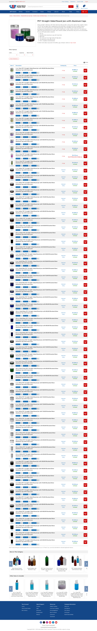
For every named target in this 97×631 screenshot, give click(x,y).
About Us (66, 606)
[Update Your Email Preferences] (56, 622)
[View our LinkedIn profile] (53, 622)
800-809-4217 (21, 1)
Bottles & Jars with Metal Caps (40, 15)
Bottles (21, 11)
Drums (42, 11)
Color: (10, 52)
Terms (47, 625)
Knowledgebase (54, 610)
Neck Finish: (30, 52)
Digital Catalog (53, 606)
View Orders (26, 608)
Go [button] (71, 6)
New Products (53, 612)
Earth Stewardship (68, 614)
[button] (85, 70)
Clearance (72, 1)
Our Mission (67, 608)
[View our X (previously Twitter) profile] (44, 622)
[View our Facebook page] (40, 622)
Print (86, 62)
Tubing (77, 11)
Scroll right (86, 563)
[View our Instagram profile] (47, 622)
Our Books (66, 612)
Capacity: (21, 52)
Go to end (10, 563)
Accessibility (52, 625)
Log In (86, 1)
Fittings (49, 11)
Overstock (52, 616)
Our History (67, 610)
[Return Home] (17, 7)
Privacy (44, 625)
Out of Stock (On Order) (74, 157)
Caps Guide (73, 42)
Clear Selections (14, 58)
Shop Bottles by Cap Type (26, 15)
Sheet (63, 11)
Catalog (65, 1)
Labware (56, 11)
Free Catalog (54, 608)
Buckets (28, 11)
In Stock (75, 71)
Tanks (70, 11)
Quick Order (80, 1)
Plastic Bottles (16, 15)
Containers (35, 11)
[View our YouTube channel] (50, 622)
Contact (38, 606)
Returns (38, 614)
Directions (38, 610)
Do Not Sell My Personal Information (48, 627)
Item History (24, 610)
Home (11, 15)
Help (37, 608)
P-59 (63, 70)
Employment (39, 612)
